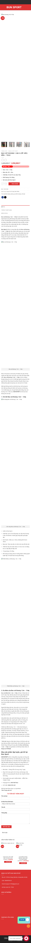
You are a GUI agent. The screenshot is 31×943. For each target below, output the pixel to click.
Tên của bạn (4, 796)
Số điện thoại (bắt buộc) (7, 801)
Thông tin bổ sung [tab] (6, 210)
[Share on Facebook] (2, 197)
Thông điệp (4, 812)
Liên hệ (22, 919)
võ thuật (23, 194)
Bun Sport (14, 7)
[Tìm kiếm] (25, 7)
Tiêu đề (3, 807)
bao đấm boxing (7, 194)
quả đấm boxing (17, 194)
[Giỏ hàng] (29, 7)
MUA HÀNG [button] (8, 861)
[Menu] (2, 7)
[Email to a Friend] (5, 197)
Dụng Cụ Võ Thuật (13, 151)
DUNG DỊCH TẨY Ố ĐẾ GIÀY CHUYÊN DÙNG (8, 857)
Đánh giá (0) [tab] (4, 213)
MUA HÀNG (15, 183)
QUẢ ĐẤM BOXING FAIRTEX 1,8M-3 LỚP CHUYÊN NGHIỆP (23, 858)
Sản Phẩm (17, 191)
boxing (12, 194)
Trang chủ (4, 151)
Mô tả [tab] (3, 206)
